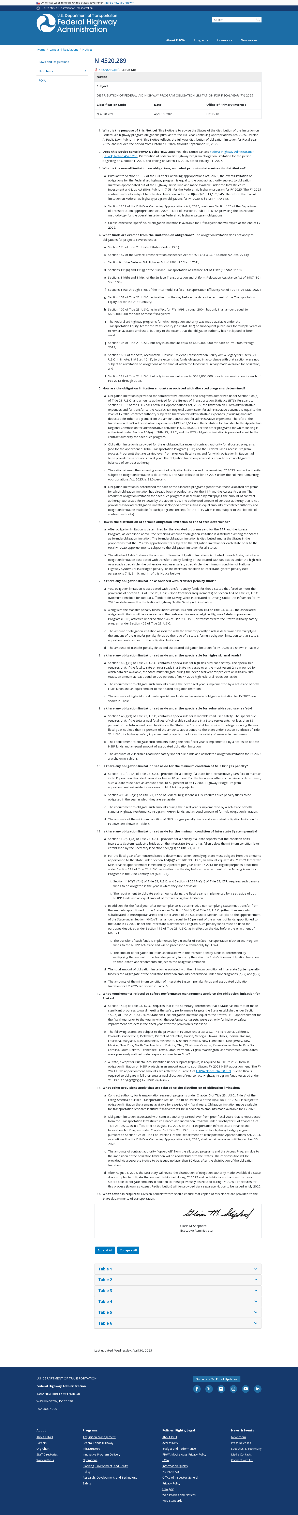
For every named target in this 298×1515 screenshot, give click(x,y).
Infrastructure (92, 1448)
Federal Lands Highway (98, 1443)
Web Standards (172, 1500)
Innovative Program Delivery (101, 1454)
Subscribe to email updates (216, 1379)
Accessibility (170, 1443)
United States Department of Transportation (67, 8)
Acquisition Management (99, 1437)
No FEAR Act (170, 1472)
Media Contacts (241, 1454)
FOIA (42, 80)
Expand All (105, 1250)
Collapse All (128, 1250)
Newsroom (249, 40)
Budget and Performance (179, 1448)
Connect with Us (242, 1460)
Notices (87, 49)
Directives (46, 71)
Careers (41, 1443)
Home (41, 49)
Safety (87, 1483)
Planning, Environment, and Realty (105, 1466)
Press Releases (241, 1443)
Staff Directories (47, 1454)
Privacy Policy (171, 1483)
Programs (201, 40)
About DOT (169, 1437)
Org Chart (42, 1448)
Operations (90, 1460)
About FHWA (175, 40)
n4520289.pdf (109, 70)
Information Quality (175, 1466)
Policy (86, 1472)
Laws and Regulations (63, 49)
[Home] (77, 24)
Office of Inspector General (180, 1477)
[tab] (177, 1269)
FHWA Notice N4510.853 (213, 1071)
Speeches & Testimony (246, 1448)
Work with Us (45, 1460)
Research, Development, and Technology (110, 1477)
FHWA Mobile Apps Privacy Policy (184, 1454)
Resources (224, 40)
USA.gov (168, 1489)
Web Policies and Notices (179, 1495)
